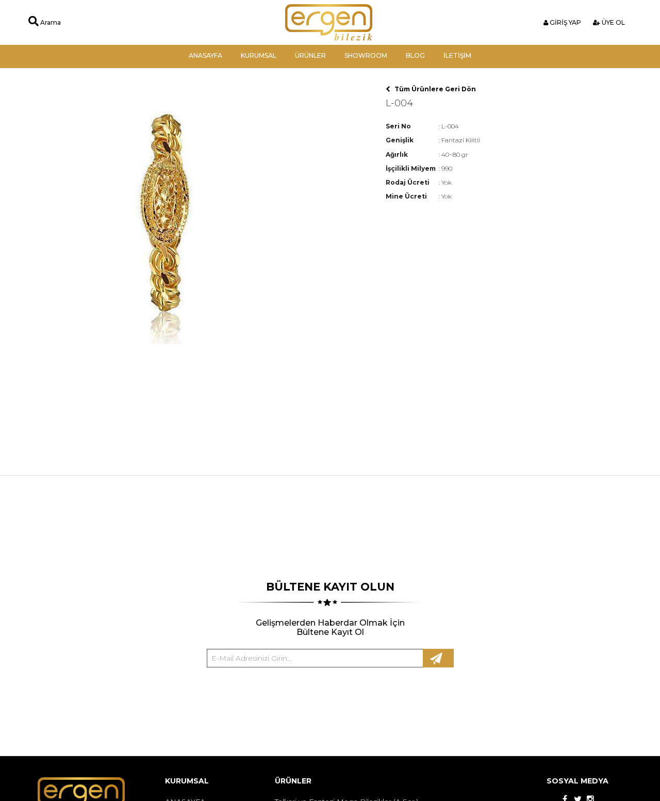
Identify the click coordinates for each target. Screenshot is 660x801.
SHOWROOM (365, 55)
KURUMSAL (258, 55)
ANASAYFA (205, 55)
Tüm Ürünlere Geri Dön (434, 89)
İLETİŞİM (457, 55)
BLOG (415, 55)
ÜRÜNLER (310, 55)
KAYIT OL (438, 658)
